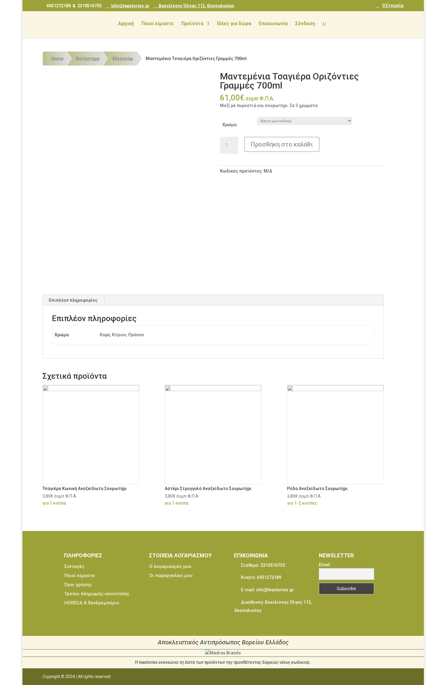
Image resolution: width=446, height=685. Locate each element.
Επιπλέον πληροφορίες (73, 300)
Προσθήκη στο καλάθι (282, 144)
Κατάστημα (88, 58)
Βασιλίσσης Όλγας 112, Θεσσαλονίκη (196, 5)
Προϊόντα (192, 24)
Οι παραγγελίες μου (170, 575)
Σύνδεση (305, 24)
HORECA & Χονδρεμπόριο (91, 603)
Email (324, 564)
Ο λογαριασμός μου (170, 566)
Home (57, 58)
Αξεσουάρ (122, 58)
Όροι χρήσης (78, 584)
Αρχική (126, 24)
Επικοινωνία (273, 24)
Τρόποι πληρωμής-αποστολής (96, 593)
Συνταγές (74, 566)
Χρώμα (229, 124)
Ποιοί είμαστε (157, 24)
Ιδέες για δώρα (234, 24)
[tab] (73, 300)
